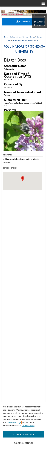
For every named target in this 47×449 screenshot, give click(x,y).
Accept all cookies (23, 434)
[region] (23, 425)
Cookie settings (14, 422)
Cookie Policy (28, 425)
